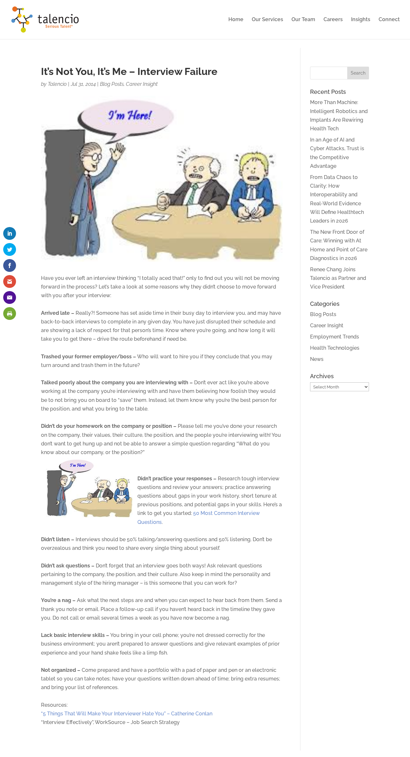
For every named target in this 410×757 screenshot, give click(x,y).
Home (235, 19)
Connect (389, 19)
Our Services (267, 19)
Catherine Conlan (191, 714)
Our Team (303, 19)
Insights (360, 19)
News (317, 359)
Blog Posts (112, 84)
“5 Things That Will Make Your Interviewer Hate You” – (105, 714)
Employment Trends (334, 337)
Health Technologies (334, 348)
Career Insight (142, 84)
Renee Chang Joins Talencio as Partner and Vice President (338, 278)
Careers (333, 19)
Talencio (57, 84)
